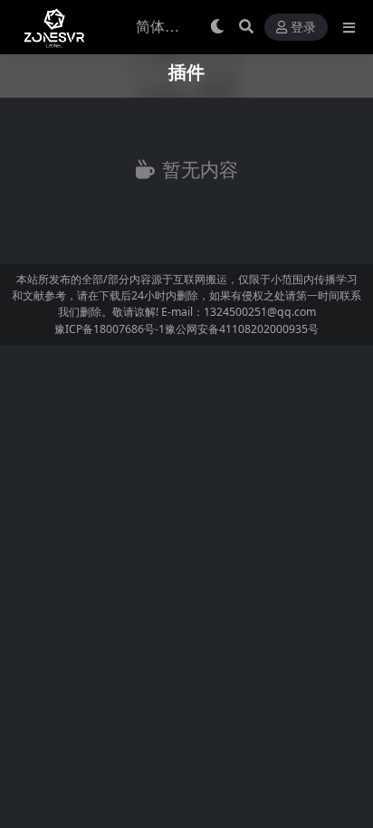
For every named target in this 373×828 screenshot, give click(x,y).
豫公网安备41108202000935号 (242, 329)
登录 (303, 27)
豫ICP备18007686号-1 (109, 329)
